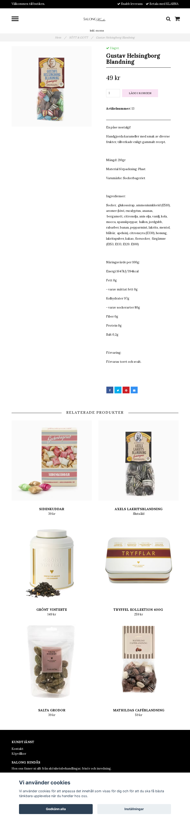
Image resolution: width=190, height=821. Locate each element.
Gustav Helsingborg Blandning (115, 37)
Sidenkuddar (51, 509)
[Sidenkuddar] (52, 460)
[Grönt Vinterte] (52, 561)
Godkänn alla (56, 809)
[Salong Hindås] (95, 19)
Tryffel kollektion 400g (139, 610)
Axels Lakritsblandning (138, 509)
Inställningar (134, 809)
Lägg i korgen (140, 93)
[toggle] (17, 19)
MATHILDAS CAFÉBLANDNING (138, 710)
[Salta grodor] (52, 661)
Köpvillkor (19, 754)
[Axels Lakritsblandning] (138, 460)
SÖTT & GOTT (81, 37)
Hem (60, 37)
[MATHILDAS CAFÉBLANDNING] (138, 661)
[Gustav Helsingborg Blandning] (52, 86)
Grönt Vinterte (51, 610)
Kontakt (17, 749)
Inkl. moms (97, 30)
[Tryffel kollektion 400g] (138, 561)
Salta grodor (51, 710)
